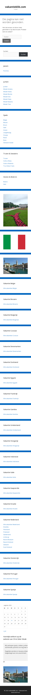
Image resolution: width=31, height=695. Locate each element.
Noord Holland (8, 542)
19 (11, 620)
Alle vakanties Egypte (10, 383)
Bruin (5, 125)
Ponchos (6, 71)
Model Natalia (8, 102)
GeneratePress (15, 692)
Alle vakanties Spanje (10, 594)
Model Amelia (7, 89)
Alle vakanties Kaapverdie (11, 493)
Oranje (5, 135)
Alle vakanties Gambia (10, 414)
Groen (5, 130)
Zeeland (6, 545)
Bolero (5, 182)
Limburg (6, 537)
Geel (4, 127)
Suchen (5, 51)
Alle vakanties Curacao (10, 335)
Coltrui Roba (7, 161)
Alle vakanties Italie (9, 477)
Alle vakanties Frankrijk (11, 398)
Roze (4, 140)
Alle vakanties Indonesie (11, 461)
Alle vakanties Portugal (10, 579)
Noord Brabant (8, 540)
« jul (4, 631)
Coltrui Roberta (8, 163)
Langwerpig (7, 132)
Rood (5, 138)
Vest (4, 184)
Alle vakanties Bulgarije (11, 320)
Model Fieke (7, 99)
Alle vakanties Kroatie (10, 509)
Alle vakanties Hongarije (11, 446)
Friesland (6, 532)
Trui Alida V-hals (8, 166)
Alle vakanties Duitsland (11, 367)
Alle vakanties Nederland (11, 524)
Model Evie (6, 97)
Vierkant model (8, 143)
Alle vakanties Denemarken (12, 351)
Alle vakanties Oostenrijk (11, 563)
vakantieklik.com (15, 7)
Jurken (5, 87)
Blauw (5, 122)
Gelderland (7, 534)
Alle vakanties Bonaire (10, 304)
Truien (5, 158)
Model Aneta (7, 92)
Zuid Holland (7, 547)
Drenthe (6, 527)
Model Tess (7, 104)
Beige (5, 120)
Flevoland (6, 529)
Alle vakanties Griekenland (12, 430)
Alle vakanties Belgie (10, 288)
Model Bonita (7, 94)
